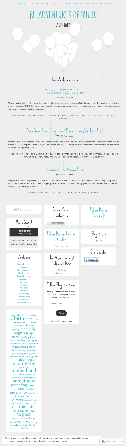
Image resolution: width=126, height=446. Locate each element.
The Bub (107, 3)
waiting (86, 157)
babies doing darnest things (26, 315)
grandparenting (30, 350)
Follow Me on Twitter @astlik (61, 236)
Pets (59, 3)
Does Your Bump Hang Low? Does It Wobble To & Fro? (64, 131)
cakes (14, 322)
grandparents (17, 354)
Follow (61, 313)
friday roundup (19, 346)
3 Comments (94, 193)
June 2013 (24, 285)
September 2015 (24, 264)
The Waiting (37, 154)
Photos (27, 115)
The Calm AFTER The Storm (64, 92)
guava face (32, 354)
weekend (13, 425)
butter (45, 115)
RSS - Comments (61, 273)
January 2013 (24, 299)
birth (58, 154)
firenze (12, 341)
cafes (36, 319)
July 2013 (24, 282)
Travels (49, 3)
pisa (32, 389)
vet (112, 115)
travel (33, 418)
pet (88, 115)
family (34, 337)
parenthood (23, 381)
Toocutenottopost (21, 418)
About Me (21, 3)
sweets (28, 403)
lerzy (82, 115)
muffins (15, 375)
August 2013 (24, 279)
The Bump (35, 3)
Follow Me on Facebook (98, 212)
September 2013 (24, 276)
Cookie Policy (61, 441)
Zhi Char (25, 428)
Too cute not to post (24, 412)
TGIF (34, 403)
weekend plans (22, 425)
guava (77, 193)
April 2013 (24, 290)
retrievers (103, 115)
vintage (23, 422)
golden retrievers (68, 115)
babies (13, 315)
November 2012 (24, 302)
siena (13, 403)
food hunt (25, 344)
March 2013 (24, 293)
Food (68, 3)
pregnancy (56, 157)
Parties (78, 3)
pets (94, 115)
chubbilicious (21, 322)
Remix (35, 393)
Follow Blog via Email (61, 284)
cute (73, 154)
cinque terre (31, 322)
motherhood (24, 370)
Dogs (53, 115)
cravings (16, 329)
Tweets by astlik (61, 246)
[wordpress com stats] (91, 261)
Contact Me (92, 3)
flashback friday (24, 340)
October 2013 (24, 273)
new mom (28, 375)
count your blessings (24, 325)
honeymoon (14, 357)
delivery (16, 337)
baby (12, 319)
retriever (30, 396)
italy (30, 357)
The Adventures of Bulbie (63, 15)
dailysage (28, 333)
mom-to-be (112, 154)
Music (21, 374)
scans (30, 400)
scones (35, 400)
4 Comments (99, 157)
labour (22, 360)
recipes (30, 393)
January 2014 (24, 267)
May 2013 (24, 288)
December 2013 (23, 270)
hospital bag (23, 357)
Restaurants (20, 396)
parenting (19, 384)
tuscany (13, 422)
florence (18, 344)
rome (26, 400)
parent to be (31, 157)
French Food (33, 344)
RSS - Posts (61, 270)
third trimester (72, 157)
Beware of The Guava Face (65, 169)
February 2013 (24, 296)
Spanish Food (20, 403)
